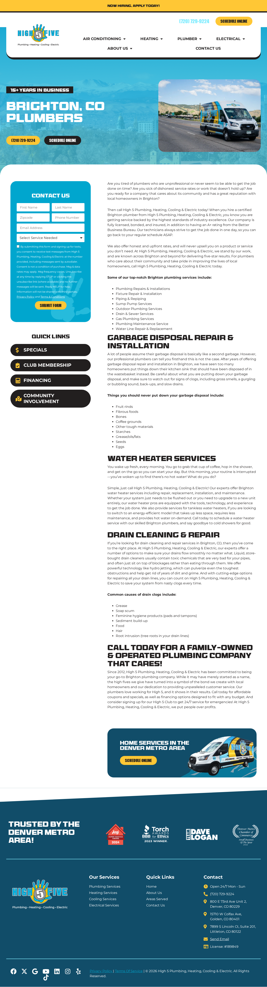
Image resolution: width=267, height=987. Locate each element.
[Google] (35, 971)
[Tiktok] (46, 977)
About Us (117, 48)
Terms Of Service (129, 971)
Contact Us (208, 48)
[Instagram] (68, 971)
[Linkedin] (57, 971)
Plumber (187, 39)
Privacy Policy (25, 296)
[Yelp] (79, 971)
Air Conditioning (102, 39)
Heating (149, 39)
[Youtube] (46, 971)
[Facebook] (13, 971)
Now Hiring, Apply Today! (133, 6)
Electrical (228, 39)
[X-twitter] (24, 971)
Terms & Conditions (52, 296)
